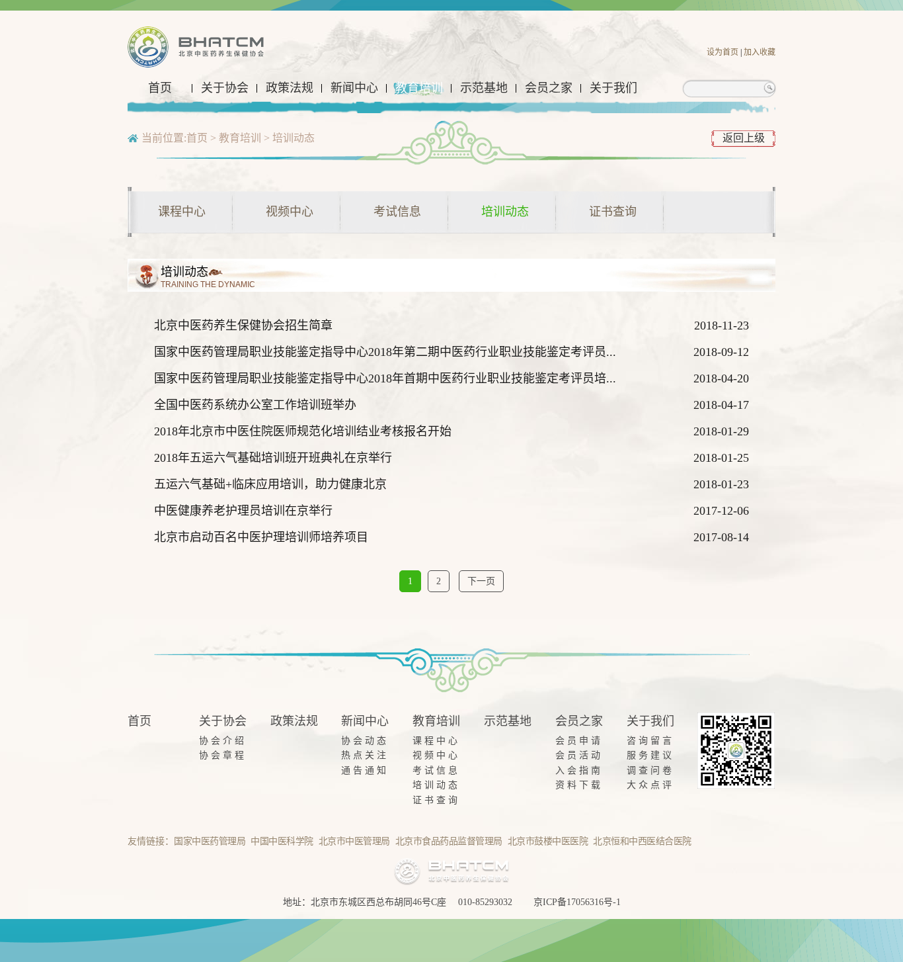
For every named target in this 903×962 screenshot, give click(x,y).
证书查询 (613, 211)
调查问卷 (650, 770)
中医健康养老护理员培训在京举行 (243, 510)
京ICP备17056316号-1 (577, 902)
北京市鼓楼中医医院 (548, 841)
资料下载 (579, 785)
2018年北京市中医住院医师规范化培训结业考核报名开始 (302, 431)
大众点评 (650, 785)
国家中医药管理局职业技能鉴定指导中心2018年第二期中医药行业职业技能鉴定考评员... (385, 352)
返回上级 (744, 138)
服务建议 (650, 755)
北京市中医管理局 (354, 841)
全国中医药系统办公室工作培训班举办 (255, 405)
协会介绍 (223, 741)
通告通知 (365, 770)
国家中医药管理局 (209, 841)
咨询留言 (650, 741)
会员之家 (548, 88)
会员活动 (579, 755)
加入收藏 (759, 52)
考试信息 (397, 211)
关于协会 (225, 88)
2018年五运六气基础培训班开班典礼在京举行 (273, 457)
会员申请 (579, 741)
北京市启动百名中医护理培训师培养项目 (261, 537)
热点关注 (365, 755)
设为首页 (722, 52)
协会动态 (365, 741)
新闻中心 (354, 88)
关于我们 (613, 88)
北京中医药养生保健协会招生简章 (243, 325)
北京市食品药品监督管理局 (448, 841)
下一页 (481, 581)
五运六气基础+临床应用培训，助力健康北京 (270, 484)
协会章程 (223, 755)
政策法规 (289, 88)
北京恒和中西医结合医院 (642, 841)
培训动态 (293, 138)
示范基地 (484, 88)
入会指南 (579, 770)
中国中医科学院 (282, 841)
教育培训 (419, 88)
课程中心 (182, 211)
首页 (160, 88)
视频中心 (289, 211)
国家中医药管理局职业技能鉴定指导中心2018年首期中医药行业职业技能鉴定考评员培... (385, 378)
